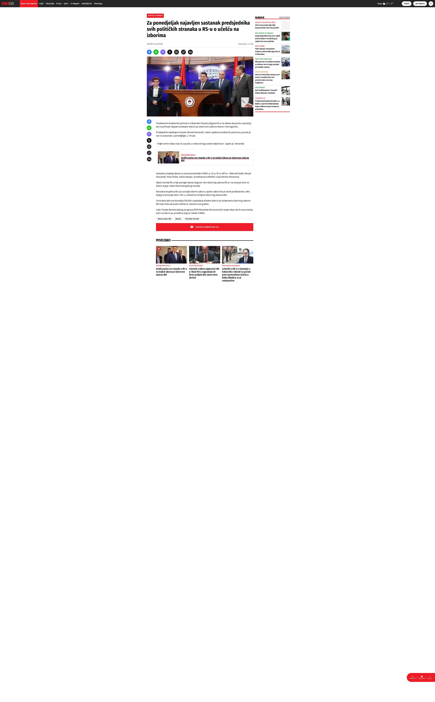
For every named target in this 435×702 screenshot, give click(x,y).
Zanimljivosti (87, 3)
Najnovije (413, 678)
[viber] (163, 52)
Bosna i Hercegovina (29, 3)
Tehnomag (98, 3)
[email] (176, 52)
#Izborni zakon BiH (164, 219)
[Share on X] (169, 52)
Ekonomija (50, 3)
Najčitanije (421, 678)
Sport (66, 3)
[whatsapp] (156, 52)
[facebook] (149, 52)
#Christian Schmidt (192, 219)
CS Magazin (74, 3)
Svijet (41, 3)
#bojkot (178, 219)
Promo (59, 3)
